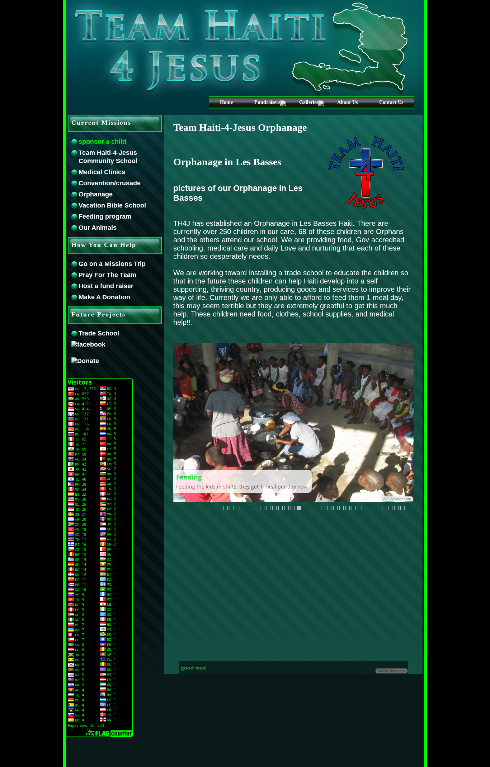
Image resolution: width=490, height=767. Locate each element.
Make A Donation (104, 297)
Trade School (99, 333)
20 (341, 508)
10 (315, 497)
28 (390, 508)
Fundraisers (267, 102)
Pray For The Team (107, 274)
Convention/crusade (110, 183)
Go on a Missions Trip (112, 263)
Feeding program (105, 216)
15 (311, 508)
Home (226, 102)
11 (320, 497)
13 (332, 497)
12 (326, 497)
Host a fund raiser (106, 286)
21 (347, 508)
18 (329, 508)
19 (335, 508)
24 (366, 508)
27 (384, 508)
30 (402, 508)
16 (317, 508)
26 (378, 508)
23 (360, 508)
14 (305, 508)
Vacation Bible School (112, 205)
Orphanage (96, 194)
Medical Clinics (102, 172)
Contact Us (391, 102)
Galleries (308, 102)
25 (372, 508)
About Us (347, 102)
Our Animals (98, 227)
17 (323, 508)
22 (354, 508)
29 (396, 508)
